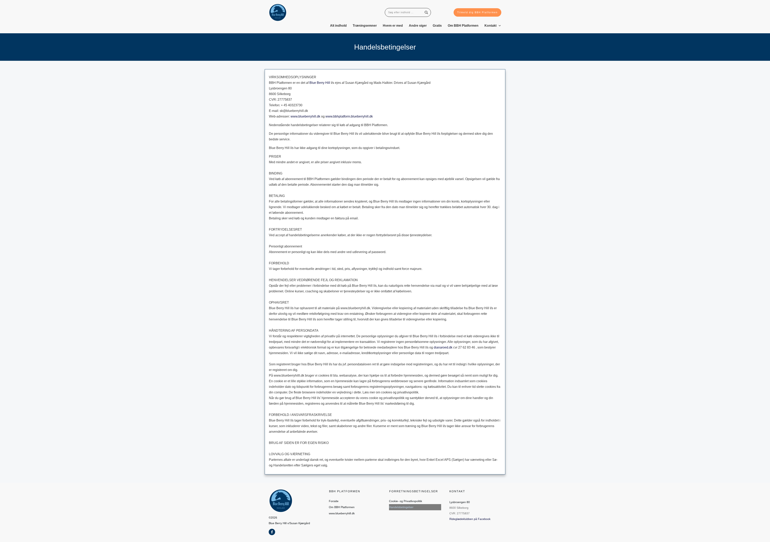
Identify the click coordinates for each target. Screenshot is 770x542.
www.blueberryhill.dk (305, 116)
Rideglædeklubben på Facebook (469, 519)
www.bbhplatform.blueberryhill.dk (349, 116)
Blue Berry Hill (319, 82)
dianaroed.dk (443, 347)
